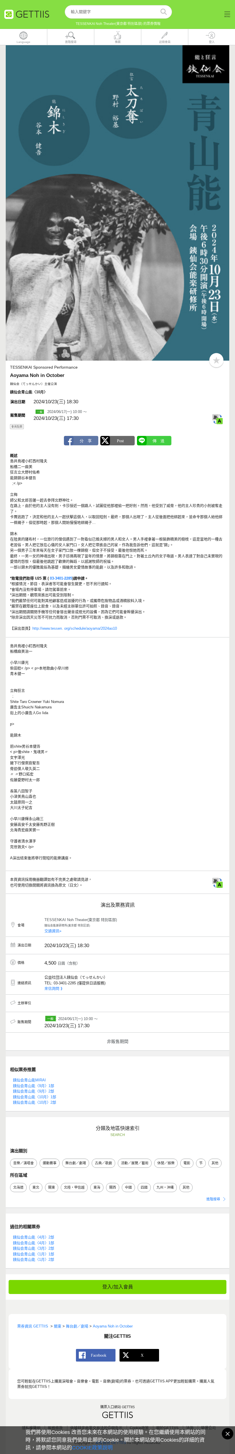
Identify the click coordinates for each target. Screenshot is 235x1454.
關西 (112, 1188)
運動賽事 (49, 1163)
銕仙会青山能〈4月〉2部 (33, 1237)
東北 (35, 1188)
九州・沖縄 (165, 1188)
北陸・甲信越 (74, 1188)
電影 (186, 1163)
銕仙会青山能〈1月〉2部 (33, 1259)
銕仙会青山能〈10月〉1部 (34, 1097)
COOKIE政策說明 (92, 1448)
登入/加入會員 (117, 1287)
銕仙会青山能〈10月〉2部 (34, 1102)
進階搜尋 (213, 1199)
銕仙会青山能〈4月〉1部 (33, 1243)
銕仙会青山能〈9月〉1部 (33, 1086)
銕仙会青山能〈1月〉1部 (33, 1254)
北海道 (18, 1188)
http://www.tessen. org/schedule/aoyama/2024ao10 (74, 628)
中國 (128, 1188)
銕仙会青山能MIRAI (29, 1080)
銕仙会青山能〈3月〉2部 (33, 1248)
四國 (144, 1188)
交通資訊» (52, 931)
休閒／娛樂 (166, 1163)
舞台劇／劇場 (75, 1163)
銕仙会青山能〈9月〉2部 (33, 1091)
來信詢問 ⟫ (53, 988)
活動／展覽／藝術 (134, 1163)
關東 (51, 1188)
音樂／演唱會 (23, 1163)
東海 (96, 1188)
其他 (214, 1163)
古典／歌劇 (103, 1163)
